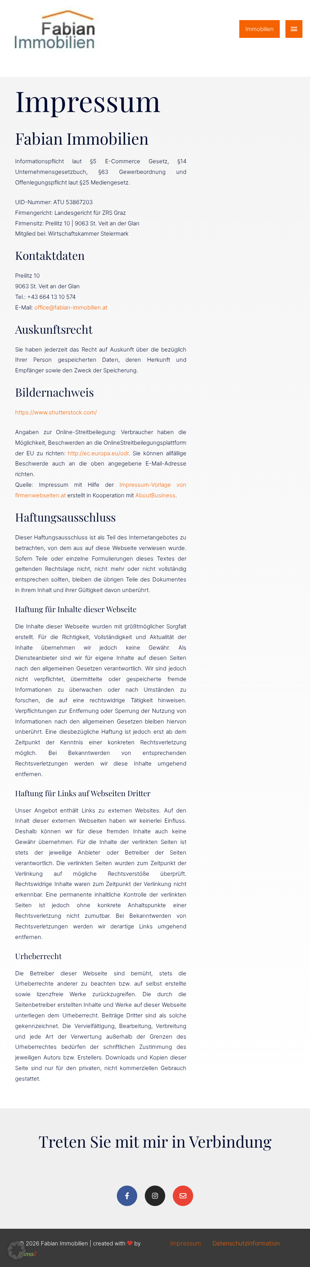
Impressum (185, 1243)
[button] (259, 29)
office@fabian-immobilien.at (70, 307)
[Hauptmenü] (294, 29)
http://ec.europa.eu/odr (98, 453)
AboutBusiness (155, 495)
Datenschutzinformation (246, 1243)
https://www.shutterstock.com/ (56, 412)
